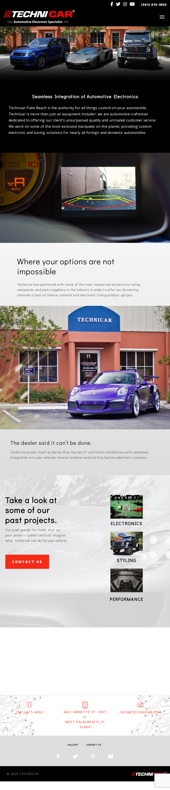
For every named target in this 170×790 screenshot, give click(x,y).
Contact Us (27, 561)
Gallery (73, 744)
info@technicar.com (140, 712)
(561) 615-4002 (29, 712)
